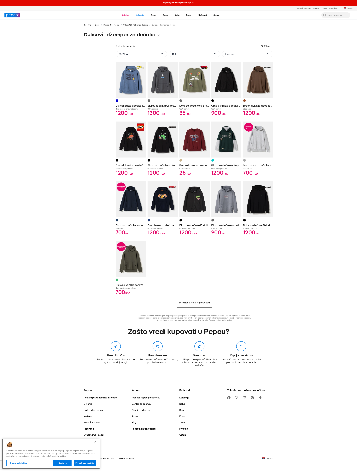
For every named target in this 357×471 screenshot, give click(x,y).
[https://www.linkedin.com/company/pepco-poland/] (245, 397)
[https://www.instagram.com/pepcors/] (237, 397)
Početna (87, 25)
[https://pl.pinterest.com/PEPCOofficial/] (253, 397)
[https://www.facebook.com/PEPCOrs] (229, 397)
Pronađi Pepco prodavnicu (308, 8)
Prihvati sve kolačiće (84, 463)
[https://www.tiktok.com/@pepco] (260, 397)
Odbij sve (62, 463)
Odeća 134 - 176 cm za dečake (135, 25)
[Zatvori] (95, 442)
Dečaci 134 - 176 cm (111, 25)
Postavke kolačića (18, 463)
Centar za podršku (330, 8)
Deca (97, 25)
